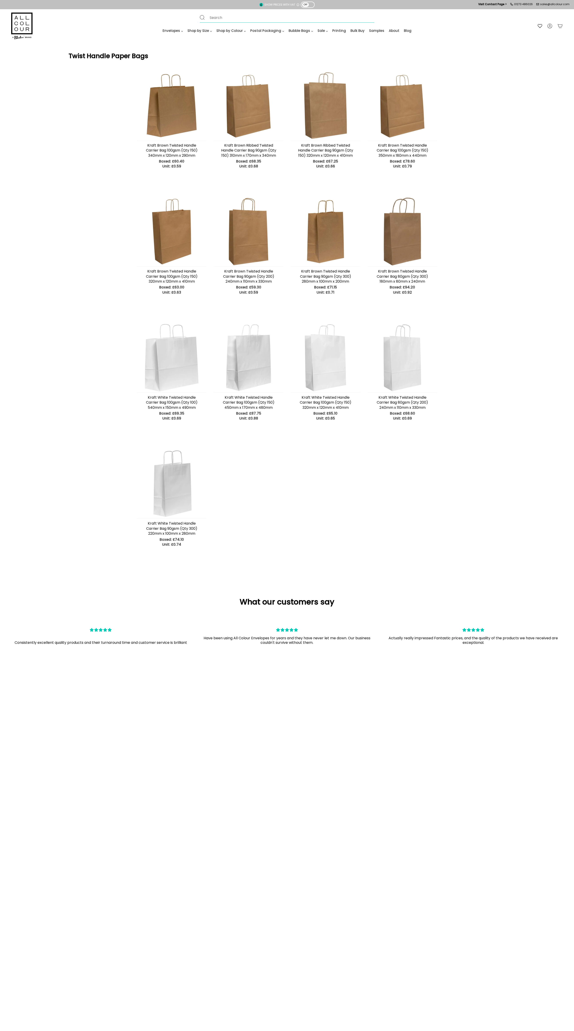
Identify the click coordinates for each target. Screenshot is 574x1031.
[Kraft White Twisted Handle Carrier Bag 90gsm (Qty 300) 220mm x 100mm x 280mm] (172, 484)
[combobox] (282, 17)
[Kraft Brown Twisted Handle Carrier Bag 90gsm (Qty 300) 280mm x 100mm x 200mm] (325, 231)
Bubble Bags (299, 30)
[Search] (202, 17)
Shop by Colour (229, 30)
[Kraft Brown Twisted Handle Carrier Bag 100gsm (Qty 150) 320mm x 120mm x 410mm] (172, 231)
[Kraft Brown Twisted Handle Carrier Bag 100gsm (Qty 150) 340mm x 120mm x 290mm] (172, 106)
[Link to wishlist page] (540, 26)
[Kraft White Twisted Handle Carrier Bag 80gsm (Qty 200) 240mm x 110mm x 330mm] (402, 358)
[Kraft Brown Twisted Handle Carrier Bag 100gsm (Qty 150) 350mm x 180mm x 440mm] (402, 106)
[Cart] (560, 26)
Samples (376, 30)
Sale (321, 30)
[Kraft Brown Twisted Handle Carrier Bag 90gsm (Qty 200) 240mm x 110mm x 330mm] (248, 231)
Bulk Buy (357, 30)
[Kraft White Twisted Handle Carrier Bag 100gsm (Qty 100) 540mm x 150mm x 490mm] (172, 358)
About (394, 30)
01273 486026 (523, 4)
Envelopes (171, 30)
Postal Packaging (265, 30)
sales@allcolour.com (555, 4)
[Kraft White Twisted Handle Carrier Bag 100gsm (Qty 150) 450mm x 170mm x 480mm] (248, 358)
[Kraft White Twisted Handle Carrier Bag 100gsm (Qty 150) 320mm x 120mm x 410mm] (325, 358)
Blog (407, 30)
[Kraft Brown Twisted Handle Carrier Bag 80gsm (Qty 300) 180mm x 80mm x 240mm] (402, 231)
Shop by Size (198, 30)
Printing (339, 30)
